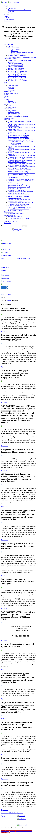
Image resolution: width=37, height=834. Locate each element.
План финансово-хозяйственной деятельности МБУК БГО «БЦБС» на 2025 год (21, 164)
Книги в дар (11, 90)
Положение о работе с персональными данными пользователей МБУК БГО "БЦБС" (22, 184)
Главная (6, 5)
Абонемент (14, 51)
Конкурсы (7, 96)
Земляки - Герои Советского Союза (18, 116)
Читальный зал (15, 49)
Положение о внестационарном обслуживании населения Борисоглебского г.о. (21, 173)
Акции (6, 94)
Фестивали (7, 98)
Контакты (7, 21)
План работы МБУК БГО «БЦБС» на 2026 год (21, 155)
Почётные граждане (13, 112)
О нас (5, 6)
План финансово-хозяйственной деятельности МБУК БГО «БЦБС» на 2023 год (21, 158)
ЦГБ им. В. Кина (9, 44)
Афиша (6, 16)
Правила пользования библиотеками (18, 194)
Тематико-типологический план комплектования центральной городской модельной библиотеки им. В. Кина (19, 207)
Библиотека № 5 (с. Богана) (16, 68)
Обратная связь (8, 212)
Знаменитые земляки (14, 113)
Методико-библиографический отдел (18, 55)
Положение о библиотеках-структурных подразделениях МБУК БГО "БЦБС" (19, 170)
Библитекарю (11, 220)
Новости (6, 14)
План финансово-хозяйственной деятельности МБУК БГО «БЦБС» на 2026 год (21, 167)
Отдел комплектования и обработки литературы (22, 57)
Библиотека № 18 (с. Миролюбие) (17, 80)
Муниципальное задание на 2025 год (18, 137)
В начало (3, 813)
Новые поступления (13, 85)
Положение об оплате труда (16, 190)
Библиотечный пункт (17, 54)
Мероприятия (8, 91)
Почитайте (11, 88)
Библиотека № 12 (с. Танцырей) (17, 74)
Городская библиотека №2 (15, 65)
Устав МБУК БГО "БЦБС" (15, 210)
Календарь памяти (9, 118)
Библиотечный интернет (15, 216)
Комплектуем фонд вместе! (16, 213)
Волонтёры (11, 11)
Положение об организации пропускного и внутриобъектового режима (20, 192)
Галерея (6, 17)
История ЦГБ (11, 46)
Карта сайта (7, 223)
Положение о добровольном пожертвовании (21, 179)
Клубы (6, 104)
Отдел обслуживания (14, 47)
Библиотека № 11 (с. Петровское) (17, 73)
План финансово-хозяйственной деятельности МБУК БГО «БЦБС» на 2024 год (21, 161)
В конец (20, 813)
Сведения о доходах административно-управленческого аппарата (19, 200)
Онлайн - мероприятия (11, 93)
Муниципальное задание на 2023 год (18, 133)
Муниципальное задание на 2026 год (18, 138)
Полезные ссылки (9, 215)
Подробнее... (4, 331)
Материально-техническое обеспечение (19, 10)
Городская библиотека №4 (15, 66)
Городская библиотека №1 (15, 63)
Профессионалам (9, 19)
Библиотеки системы (10, 58)
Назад (7, 813)
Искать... (3, 226)
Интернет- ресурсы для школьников (18, 218)
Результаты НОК (16, 144)
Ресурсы (6, 83)
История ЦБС (12, 8)
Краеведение (8, 108)
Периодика (11, 87)
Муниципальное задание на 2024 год (18, 135)
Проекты (6, 99)
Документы (7, 119)
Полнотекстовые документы (16, 115)
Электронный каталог (10, 221)
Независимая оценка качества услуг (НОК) (20, 140)
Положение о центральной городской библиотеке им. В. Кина (19, 187)
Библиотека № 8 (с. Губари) (16, 69)
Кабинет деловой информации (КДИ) (22, 52)
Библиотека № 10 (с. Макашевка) (17, 71)
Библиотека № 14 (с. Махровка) (17, 76)
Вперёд (16, 813)
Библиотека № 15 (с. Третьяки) (17, 77)
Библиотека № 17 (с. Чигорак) (16, 79)
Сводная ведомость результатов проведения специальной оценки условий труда (20, 203)
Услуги (6, 82)
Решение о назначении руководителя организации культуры (18, 197)
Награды (10, 13)
